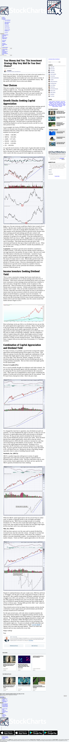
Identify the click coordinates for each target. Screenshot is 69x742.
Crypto (55, 102)
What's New (4, 715)
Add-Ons (50, 169)
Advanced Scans (5, 705)
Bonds (50, 101)
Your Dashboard (7, 20)
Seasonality (4, 40)
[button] (3, 19)
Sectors (56, 105)
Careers (3, 716)
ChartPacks (50, 174)
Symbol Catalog (5, 711)
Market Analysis (54, 104)
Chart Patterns (57, 101)
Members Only (59, 104)
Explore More (57, 176)
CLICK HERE (36, 624)
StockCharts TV (5, 51)
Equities (61, 102)
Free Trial (3, 18)
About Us (3, 714)
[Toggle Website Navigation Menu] (0, 16)
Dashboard (5, 53)
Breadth (53, 101)
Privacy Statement (5, 737)
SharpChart (2, 33)
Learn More (31, 640)
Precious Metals (51, 105)
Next (35, 645)
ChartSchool (4, 52)
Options (3, 41)
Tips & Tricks (60, 105)
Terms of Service (5, 736)
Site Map (3, 738)
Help (3, 54)
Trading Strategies (55, 106)
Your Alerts (6, 23)
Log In (3, 17)
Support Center (7, 29)
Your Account (6, 27)
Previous (14, 645)
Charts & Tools (4, 49)
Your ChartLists (5, 704)
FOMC (51, 103)
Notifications (6, 25)
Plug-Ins (50, 171)
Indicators (60, 103)
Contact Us (6, 30)
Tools (64, 105)
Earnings (58, 102)
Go (11, 48)
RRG (3, 45)
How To (56, 103)
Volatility (60, 106)
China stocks (63, 101)
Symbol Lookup (5, 47)
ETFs (64, 102)
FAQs (3, 709)
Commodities (51, 102)
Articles (3, 50)
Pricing (3, 712)
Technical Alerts (5, 706)
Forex (54, 103)
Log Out (6, 32)
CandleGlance (4, 44)
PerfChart (3, 43)
